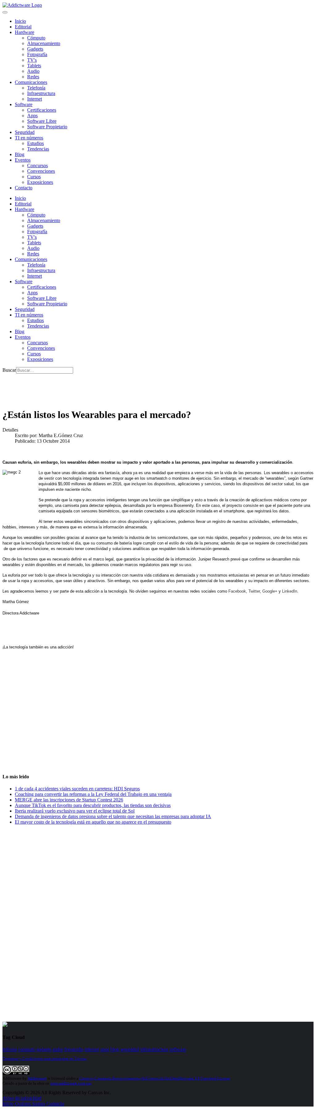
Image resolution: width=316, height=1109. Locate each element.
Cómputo (36, 37)
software (177, 1049)
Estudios (35, 143)
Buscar (9, 370)
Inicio (8, 1103)
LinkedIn (289, 591)
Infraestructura (41, 93)
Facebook (237, 591)
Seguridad (25, 132)
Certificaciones (41, 110)
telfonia (9, 1049)
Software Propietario (47, 126)
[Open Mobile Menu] (4, 12)
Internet (34, 98)
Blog (19, 154)
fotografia (73, 1049)
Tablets (34, 65)
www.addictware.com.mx (71, 1083)
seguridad (129, 1049)
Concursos (37, 165)
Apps (32, 115)
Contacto (23, 187)
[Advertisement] (114, 387)
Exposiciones (40, 182)
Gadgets (35, 49)
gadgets (43, 1049)
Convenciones (41, 171)
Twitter (254, 591)
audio (57, 1049)
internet (92, 1049)
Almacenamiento (43, 43)
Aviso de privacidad (21, 1098)
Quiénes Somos (30, 1103)
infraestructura (154, 1049)
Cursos (34, 176)
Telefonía (36, 87)
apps (104, 1049)
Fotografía (37, 54)
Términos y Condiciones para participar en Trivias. (44, 1058)
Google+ (269, 591)
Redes (33, 76)
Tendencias (38, 148)
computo (26, 1049)
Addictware (37, 1078)
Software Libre (41, 121)
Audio (33, 71)
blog (114, 1049)
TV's (32, 60)
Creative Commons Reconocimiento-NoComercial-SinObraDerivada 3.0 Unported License (154, 1078)
